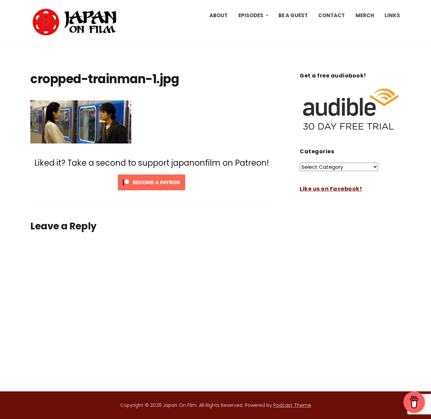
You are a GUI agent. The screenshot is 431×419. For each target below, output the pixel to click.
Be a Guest (293, 15)
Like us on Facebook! (331, 189)
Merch (365, 15)
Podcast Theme (292, 405)
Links (392, 15)
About (218, 15)
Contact (331, 15)
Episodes (250, 15)
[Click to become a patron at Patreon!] (151, 182)
